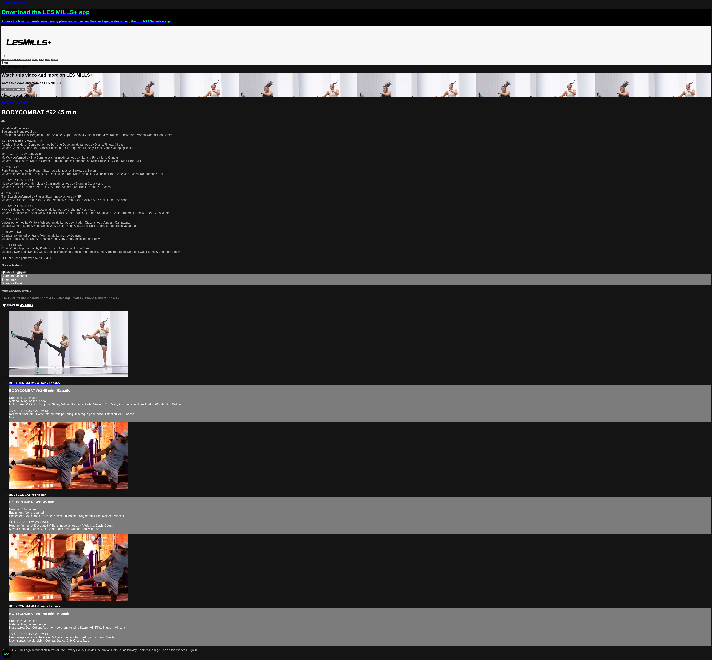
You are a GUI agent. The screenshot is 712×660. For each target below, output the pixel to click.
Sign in (54, 59)
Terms (122, 650)
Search (14, 59)
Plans (28, 59)
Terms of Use (56, 650)
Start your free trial (13, 89)
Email (22, 272)
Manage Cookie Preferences (168, 650)
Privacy (132, 650)
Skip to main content (14, 3)
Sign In (6, 62)
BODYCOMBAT (14, 103)
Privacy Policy (75, 650)
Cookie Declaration (98, 650)
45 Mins (26, 305)
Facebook (8, 272)
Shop (41, 59)
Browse (5, 59)
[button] (3, 56)
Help (47, 59)
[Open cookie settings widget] (6, 653)
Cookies (143, 650)
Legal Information (35, 650)
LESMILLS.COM (12, 650)
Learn (35, 59)
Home (21, 59)
